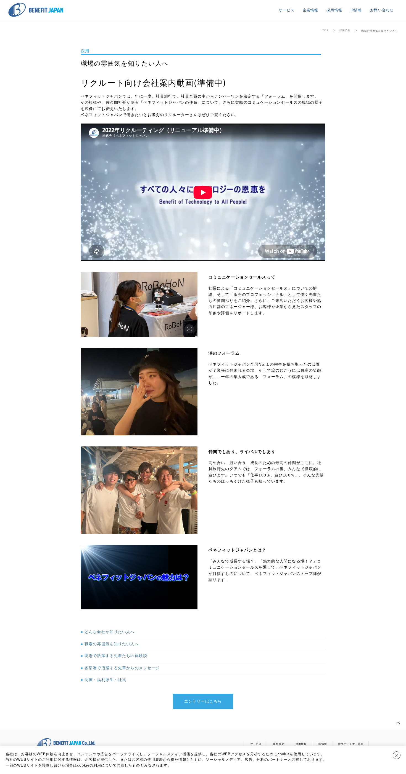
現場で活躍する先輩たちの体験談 (116, 656)
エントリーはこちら (203, 701)
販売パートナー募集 (350, 744)
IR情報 (356, 10)
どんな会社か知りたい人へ (110, 632)
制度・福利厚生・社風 (105, 679)
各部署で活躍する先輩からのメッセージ (122, 668)
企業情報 (310, 10)
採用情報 (334, 10)
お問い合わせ (382, 10)
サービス (286, 10)
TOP (325, 30)
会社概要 (278, 744)
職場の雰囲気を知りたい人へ (112, 644)
